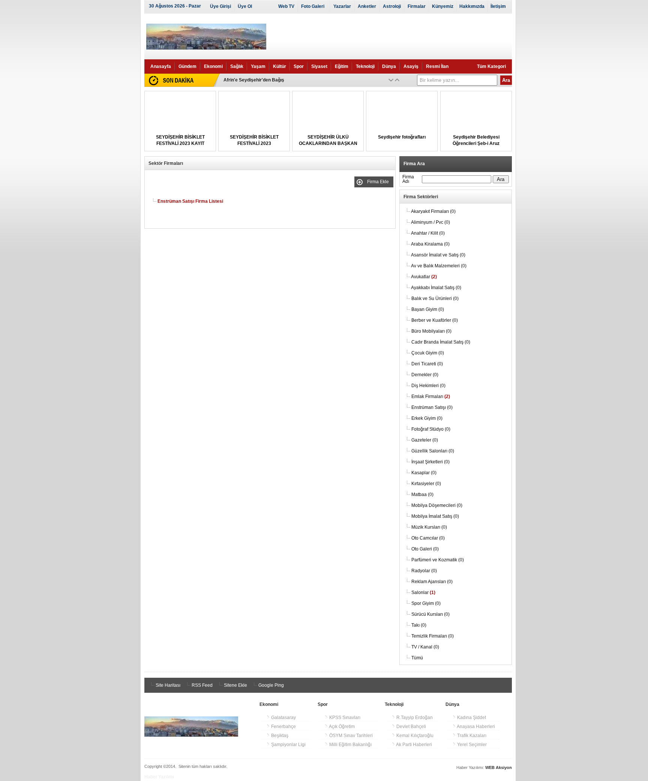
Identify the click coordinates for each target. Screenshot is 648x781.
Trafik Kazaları (471, 735)
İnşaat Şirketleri (430, 461)
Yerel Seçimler (471, 744)
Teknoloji (365, 66)
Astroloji (392, 6)
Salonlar (423, 592)
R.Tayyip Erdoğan (414, 717)
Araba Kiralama (430, 244)
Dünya (389, 66)
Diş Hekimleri (428, 385)
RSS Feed (201, 685)
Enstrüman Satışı (432, 407)
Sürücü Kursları (430, 614)
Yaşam (258, 66)
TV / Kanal (425, 647)
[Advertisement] (111, 131)
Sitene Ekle (235, 685)
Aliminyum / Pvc (430, 222)
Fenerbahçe (283, 726)
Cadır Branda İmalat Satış (440, 342)
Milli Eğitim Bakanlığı (350, 744)
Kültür (279, 66)
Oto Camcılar (428, 538)
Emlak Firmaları (430, 396)
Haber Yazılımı (159, 776)
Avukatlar (424, 276)
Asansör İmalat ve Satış (438, 255)
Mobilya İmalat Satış (435, 516)
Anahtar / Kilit (428, 233)
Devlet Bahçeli (410, 726)
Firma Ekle (379, 181)
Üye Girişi (220, 6)
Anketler (367, 6)
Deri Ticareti (427, 363)
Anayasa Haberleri (475, 726)
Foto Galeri (312, 6)
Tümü (417, 657)
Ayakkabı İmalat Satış (436, 287)
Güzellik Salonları (432, 451)
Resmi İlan (437, 66)
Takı (418, 625)
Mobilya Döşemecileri (436, 505)
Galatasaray (283, 717)
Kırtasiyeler (426, 483)
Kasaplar (423, 472)
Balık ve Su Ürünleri (435, 298)
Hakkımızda (471, 6)
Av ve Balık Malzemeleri (438, 265)
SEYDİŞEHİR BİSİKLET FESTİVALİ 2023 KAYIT (272, 80)
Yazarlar (342, 6)
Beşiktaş (279, 735)
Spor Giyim (426, 603)
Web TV (286, 6)
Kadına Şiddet (471, 717)
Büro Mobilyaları (431, 331)
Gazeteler (424, 440)
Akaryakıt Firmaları (433, 211)
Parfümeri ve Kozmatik (437, 559)
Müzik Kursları (429, 527)
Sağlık (236, 66)
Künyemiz (442, 6)
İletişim (498, 6)
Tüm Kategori (491, 66)
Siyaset (319, 66)
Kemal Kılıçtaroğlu (414, 735)
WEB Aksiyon (498, 767)
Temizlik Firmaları (432, 636)
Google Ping (270, 685)
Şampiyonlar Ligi (288, 744)
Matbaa (422, 494)
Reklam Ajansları (432, 581)
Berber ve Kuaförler (434, 320)
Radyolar (424, 570)
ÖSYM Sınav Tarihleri (350, 735)
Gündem (187, 66)
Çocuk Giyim (427, 353)
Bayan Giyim (427, 309)
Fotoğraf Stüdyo (430, 429)
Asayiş (411, 66)
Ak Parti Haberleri (413, 744)
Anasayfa (160, 66)
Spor (299, 66)
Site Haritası (167, 685)
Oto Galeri (425, 549)
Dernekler (424, 374)
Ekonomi (213, 66)
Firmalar (417, 6)
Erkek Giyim (426, 418)
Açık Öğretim (341, 726)
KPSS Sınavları (344, 717)
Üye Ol (245, 6)
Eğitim (341, 66)
